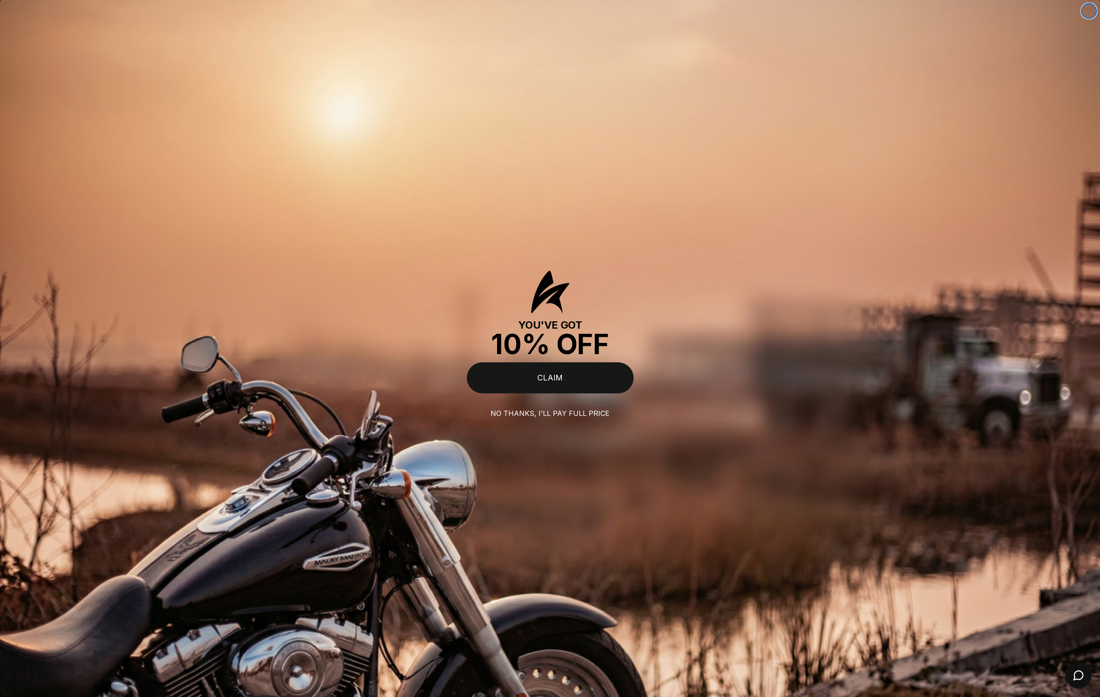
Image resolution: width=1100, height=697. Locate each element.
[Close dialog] (1089, 11)
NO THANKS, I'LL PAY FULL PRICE (550, 413)
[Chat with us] (1078, 675)
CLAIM (550, 377)
